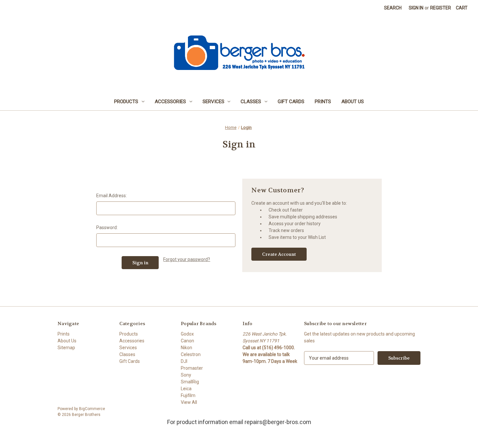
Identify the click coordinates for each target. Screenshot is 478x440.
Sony (186, 375)
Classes (251, 101)
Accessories (170, 101)
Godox (187, 334)
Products (126, 101)
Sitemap (66, 347)
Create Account (279, 254)
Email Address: (111, 195)
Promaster (192, 368)
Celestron (191, 354)
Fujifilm (188, 395)
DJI (184, 361)
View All (189, 402)
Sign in (416, 7)
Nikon (186, 347)
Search (393, 7)
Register (440, 7)
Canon (187, 340)
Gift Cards (291, 101)
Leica (186, 388)
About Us (352, 101)
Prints (323, 101)
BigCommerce (92, 408)
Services (213, 101)
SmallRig (190, 381)
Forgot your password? (186, 259)
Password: (107, 227)
